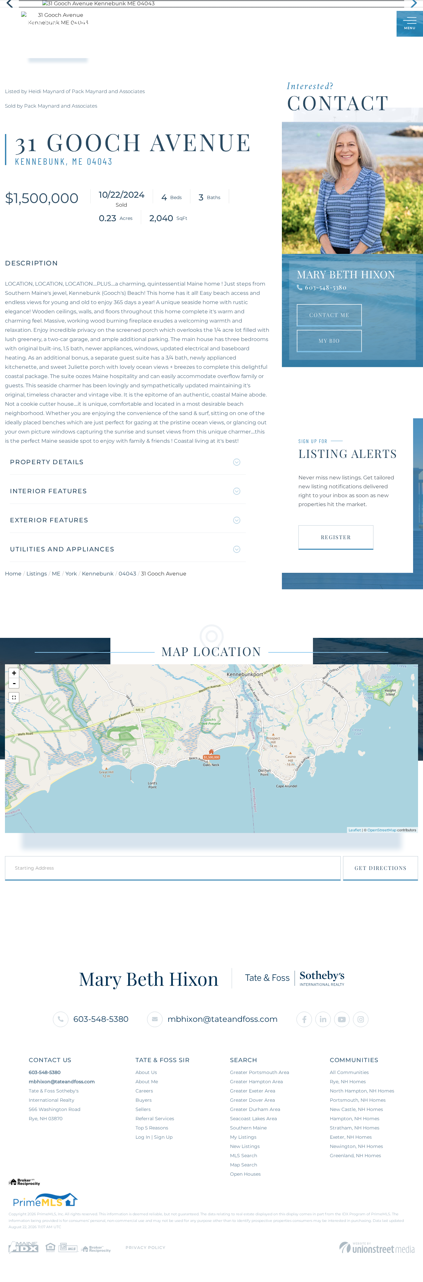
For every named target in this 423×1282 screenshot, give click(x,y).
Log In (359, 24)
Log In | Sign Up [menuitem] (154, 1137)
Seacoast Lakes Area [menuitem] (253, 1119)
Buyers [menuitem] (143, 1100)
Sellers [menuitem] (143, 1109)
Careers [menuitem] (144, 1091)
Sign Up (377, 24)
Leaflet (355, 830)
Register (336, 537)
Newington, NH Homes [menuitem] (356, 1146)
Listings (36, 574)
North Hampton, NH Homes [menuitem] (362, 1091)
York (71, 574)
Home (13, 574)
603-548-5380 (325, 287)
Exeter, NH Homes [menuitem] (351, 1137)
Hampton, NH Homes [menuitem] (354, 1119)
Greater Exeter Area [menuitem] (252, 1091)
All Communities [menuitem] (349, 1072)
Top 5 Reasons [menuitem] (151, 1128)
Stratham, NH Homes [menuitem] (354, 1128)
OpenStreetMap (381, 830)
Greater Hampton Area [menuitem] (256, 1082)
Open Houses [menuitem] (245, 1174)
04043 (127, 574)
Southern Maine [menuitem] (248, 1128)
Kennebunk (98, 574)
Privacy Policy (146, 1247)
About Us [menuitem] (146, 1072)
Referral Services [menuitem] (154, 1119)
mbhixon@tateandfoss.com (223, 1019)
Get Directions (381, 867)
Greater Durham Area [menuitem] (255, 1109)
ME (56, 574)
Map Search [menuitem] (243, 1165)
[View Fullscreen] (14, 698)
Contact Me (329, 314)
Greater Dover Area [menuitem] (252, 1100)
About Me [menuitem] (146, 1082)
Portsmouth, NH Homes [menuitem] (358, 1100)
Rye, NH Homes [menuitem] (348, 1082)
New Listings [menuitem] (245, 1146)
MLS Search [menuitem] (243, 1156)
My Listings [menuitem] (243, 1137)
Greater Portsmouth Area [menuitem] (259, 1072)
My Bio (329, 340)
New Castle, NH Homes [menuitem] (356, 1109)
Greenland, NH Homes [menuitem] (355, 1156)
